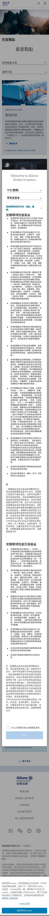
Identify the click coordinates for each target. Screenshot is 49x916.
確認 (24, 735)
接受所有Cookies (24, 910)
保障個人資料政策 (10, 898)
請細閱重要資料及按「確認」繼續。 (20, 208)
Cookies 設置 (24, 904)
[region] (24, 458)
